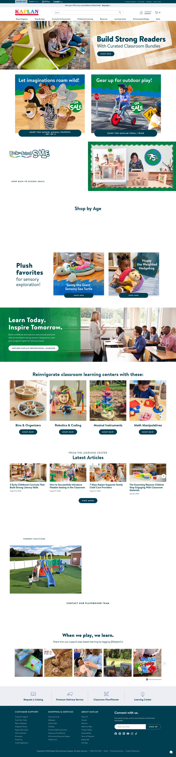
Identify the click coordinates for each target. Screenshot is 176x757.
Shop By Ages (40, 19)
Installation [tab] (145, 539)
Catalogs (149, 2)
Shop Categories (22, 19)
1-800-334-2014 (95, 751)
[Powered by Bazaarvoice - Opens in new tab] (153, 679)
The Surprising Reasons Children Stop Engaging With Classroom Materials (147, 487)
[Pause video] (94, 185)
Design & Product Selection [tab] (95, 539)
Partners (84, 723)
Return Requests (21, 723)
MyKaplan (51, 720)
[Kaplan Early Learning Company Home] (27, 12)
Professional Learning (85, 19)
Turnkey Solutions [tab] (34, 539)
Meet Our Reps (86, 726)
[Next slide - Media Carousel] (164, 663)
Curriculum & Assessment (61, 19)
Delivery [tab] (125, 539)
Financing (18, 739)
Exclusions (19, 736)
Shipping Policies (21, 726)
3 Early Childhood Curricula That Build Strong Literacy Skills (27, 486)
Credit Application (21, 743)
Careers (84, 720)
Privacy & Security (116, 751)
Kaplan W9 (85, 739)
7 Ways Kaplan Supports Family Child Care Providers (106, 486)
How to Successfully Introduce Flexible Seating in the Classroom (67, 486)
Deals (158, 19)
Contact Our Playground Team (88, 603)
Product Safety (86, 730)
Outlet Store (52, 739)
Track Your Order (21, 720)
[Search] (120, 12)
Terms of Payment (87, 736)
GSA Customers (20, 733)
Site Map (84, 743)
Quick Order (157, 2)
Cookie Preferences (132, 751)
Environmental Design (141, 19)
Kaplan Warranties (21, 730)
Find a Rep (141, 2)
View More (89, 500)
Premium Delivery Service (69, 699)
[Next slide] (163, 476)
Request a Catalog (33, 699)
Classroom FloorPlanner (106, 699)
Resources (103, 19)
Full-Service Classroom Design (59, 736)
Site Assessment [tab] (62, 539)
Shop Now (105, 5)
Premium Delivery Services (57, 730)
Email (106, 751)
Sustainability (86, 733)
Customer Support (130, 2)
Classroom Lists (53, 717)
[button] (146, 12)
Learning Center (120, 19)
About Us (84, 717)
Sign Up (153, 727)
